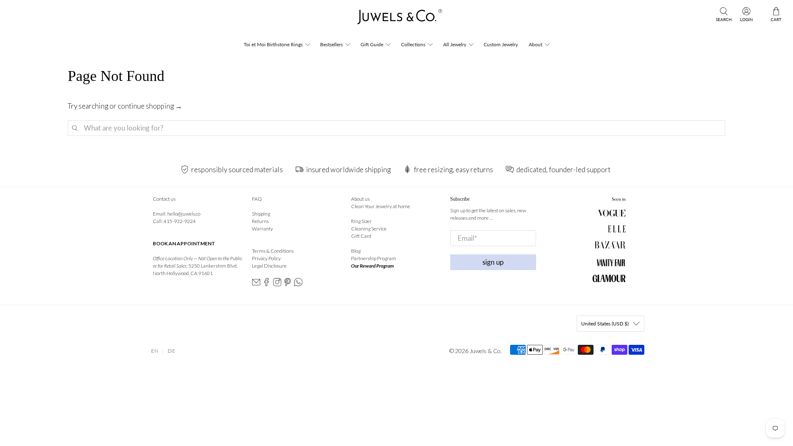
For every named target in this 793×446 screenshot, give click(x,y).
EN (155, 351)
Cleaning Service (369, 228)
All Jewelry (454, 44)
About (535, 44)
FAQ (257, 199)
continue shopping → (150, 106)
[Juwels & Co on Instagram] (277, 284)
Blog (356, 251)
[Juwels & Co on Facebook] (266, 284)
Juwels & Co (485, 350)
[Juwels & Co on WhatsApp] (298, 284)
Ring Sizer (361, 221)
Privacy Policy (266, 258)
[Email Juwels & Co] (256, 284)
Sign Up (493, 262)
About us (360, 199)
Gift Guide (372, 44)
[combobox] (397, 128)
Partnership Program (373, 258)
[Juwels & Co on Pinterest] (287, 284)
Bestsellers (331, 44)
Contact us (164, 199)
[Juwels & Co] (396, 19)
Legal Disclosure (269, 266)
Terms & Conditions (273, 251)
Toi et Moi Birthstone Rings (273, 44)
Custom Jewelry (501, 44)
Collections (413, 44)
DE (172, 351)
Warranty (262, 228)
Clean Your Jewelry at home (380, 206)
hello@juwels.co (183, 214)
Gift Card (361, 236)
